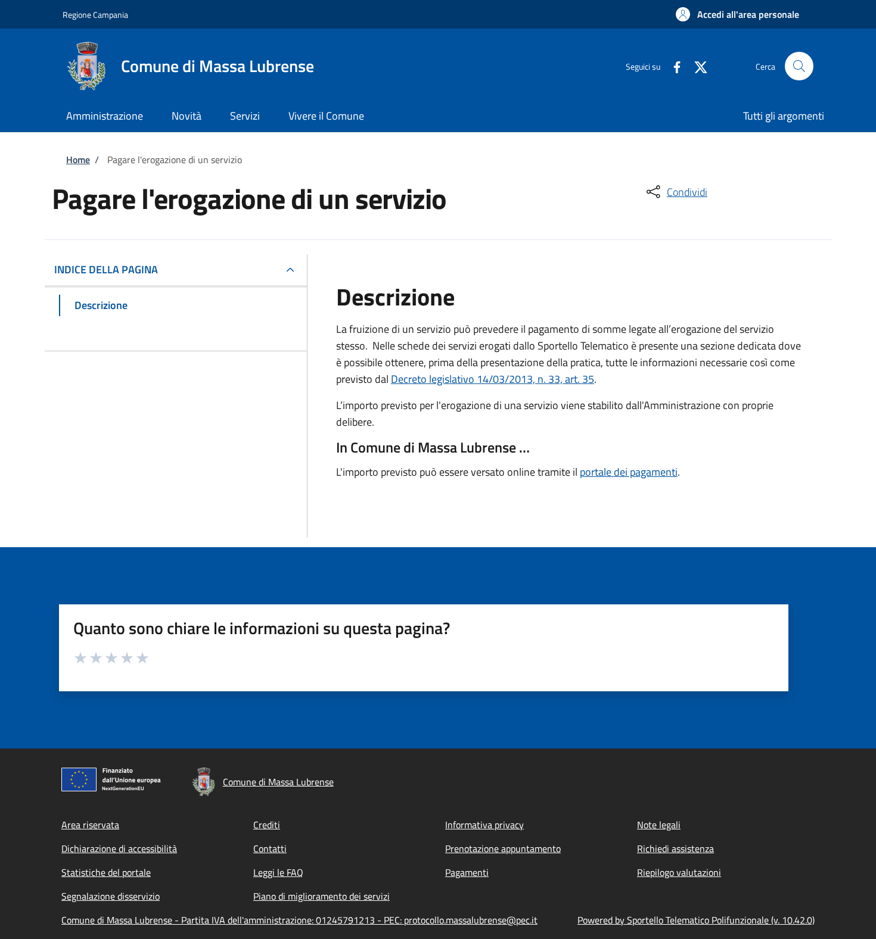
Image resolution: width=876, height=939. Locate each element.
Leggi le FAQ (278, 872)
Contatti (270, 848)
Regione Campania (95, 14)
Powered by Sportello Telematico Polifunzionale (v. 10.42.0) (696, 920)
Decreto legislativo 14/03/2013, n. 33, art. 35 (492, 379)
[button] (737, 14)
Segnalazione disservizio (110, 896)
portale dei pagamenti (629, 472)
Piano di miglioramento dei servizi (321, 896)
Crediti (266, 825)
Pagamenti (467, 872)
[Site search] (799, 66)
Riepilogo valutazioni (679, 872)
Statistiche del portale (106, 872)
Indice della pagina (106, 269)
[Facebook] (672, 66)
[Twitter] (696, 66)
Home (78, 159)
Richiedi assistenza (675, 848)
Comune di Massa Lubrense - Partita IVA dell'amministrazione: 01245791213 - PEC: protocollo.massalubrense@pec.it (299, 920)
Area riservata (90, 825)
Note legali (659, 825)
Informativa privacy (484, 825)
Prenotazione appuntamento (503, 848)
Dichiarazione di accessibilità (119, 848)
